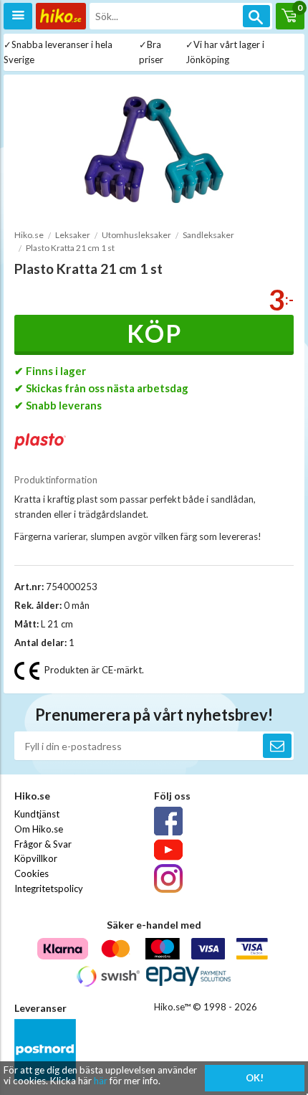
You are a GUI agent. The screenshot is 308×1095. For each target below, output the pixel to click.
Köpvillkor (35, 858)
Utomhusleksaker (136, 234)
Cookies (31, 873)
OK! (255, 1078)
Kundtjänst (36, 814)
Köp (154, 333)
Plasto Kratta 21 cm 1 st (70, 247)
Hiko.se (29, 234)
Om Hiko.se (38, 829)
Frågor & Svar (43, 844)
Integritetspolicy (48, 888)
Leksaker (72, 234)
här (100, 1080)
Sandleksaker (208, 234)
